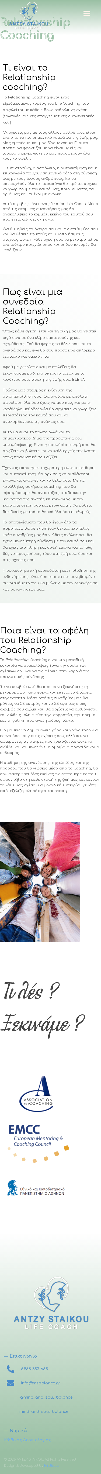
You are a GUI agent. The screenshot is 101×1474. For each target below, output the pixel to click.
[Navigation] (86, 13)
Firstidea (51, 1466)
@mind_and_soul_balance (45, 1397)
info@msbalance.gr (40, 1383)
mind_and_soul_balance (43, 1412)
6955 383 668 (34, 1369)
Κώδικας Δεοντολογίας (27, 1440)
